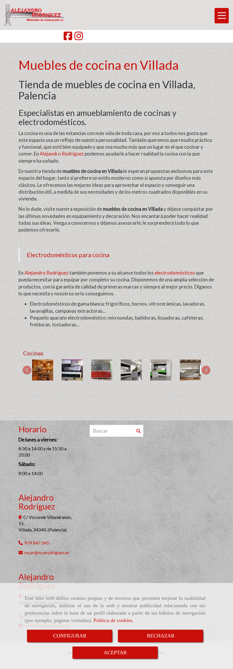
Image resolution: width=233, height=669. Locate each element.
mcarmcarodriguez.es (46, 552)
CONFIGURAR (69, 636)
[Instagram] (78, 38)
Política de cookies (112, 620)
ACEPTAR (115, 652)
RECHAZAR (160, 636)
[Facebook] (68, 38)
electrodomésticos (175, 273)
